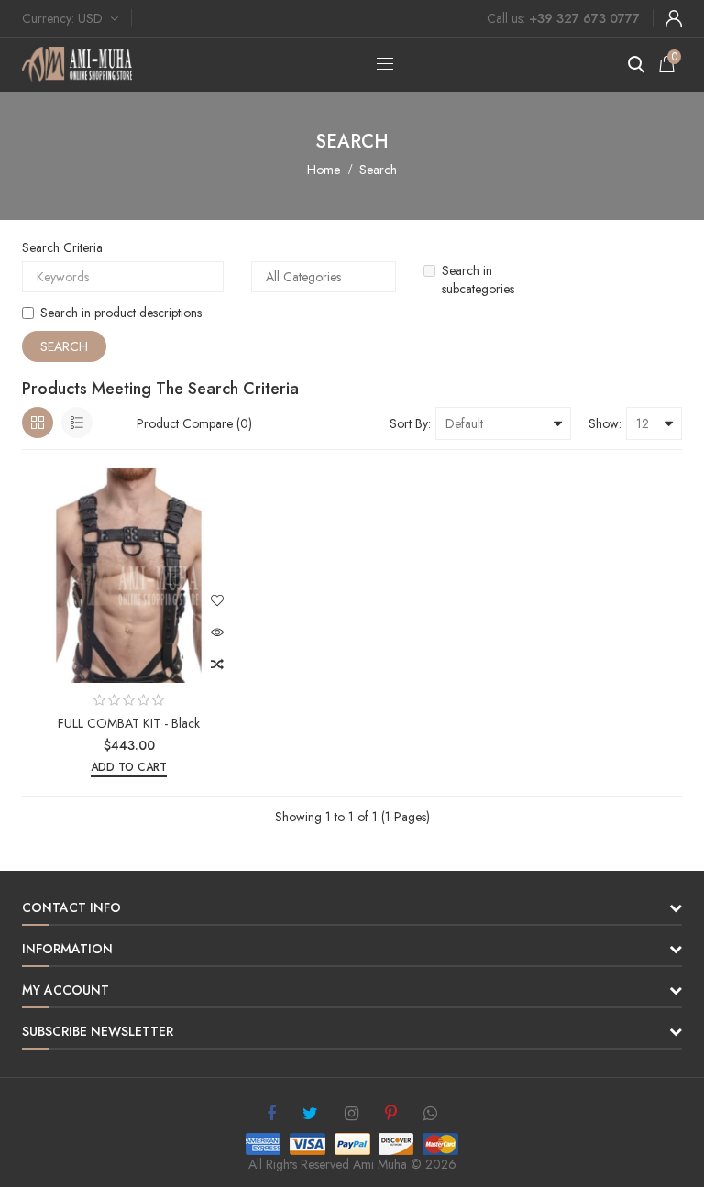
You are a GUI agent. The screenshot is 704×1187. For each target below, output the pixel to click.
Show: (605, 423)
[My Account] (674, 18)
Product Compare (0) (194, 423)
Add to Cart (129, 767)
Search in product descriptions (121, 312)
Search (378, 169)
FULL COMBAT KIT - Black (129, 723)
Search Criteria (62, 247)
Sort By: (410, 423)
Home (323, 169)
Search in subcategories (478, 279)
